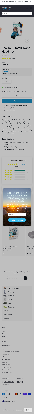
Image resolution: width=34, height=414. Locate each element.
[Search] (31, 13)
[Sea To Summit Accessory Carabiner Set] (13, 238)
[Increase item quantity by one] (10, 82)
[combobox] (17, 13)
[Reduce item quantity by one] (3, 82)
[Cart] (27, 8)
